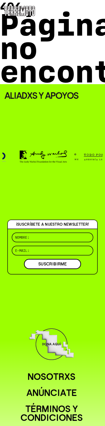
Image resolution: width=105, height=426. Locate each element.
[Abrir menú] (97, 10)
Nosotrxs (51, 376)
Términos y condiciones (52, 413)
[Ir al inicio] (19, 10)
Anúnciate (51, 392)
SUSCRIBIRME (52, 264)
